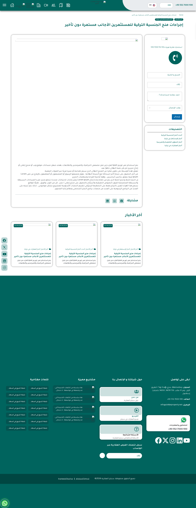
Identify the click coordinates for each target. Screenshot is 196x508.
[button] (121, 201)
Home (181, 15)
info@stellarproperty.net (171, 405)
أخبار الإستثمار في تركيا (164, 19)
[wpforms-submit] (102, 455)
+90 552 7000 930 (184, 5)
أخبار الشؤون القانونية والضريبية (169, 142)
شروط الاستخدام (82, 479)
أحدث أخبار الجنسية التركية (171, 135)
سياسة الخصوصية (65, 479)
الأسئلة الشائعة (130, 435)
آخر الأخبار (179, 19)
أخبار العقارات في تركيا (173, 146)
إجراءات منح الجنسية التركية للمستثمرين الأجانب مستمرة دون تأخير (122, 255)
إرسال (177, 117)
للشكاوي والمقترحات (178, 425)
